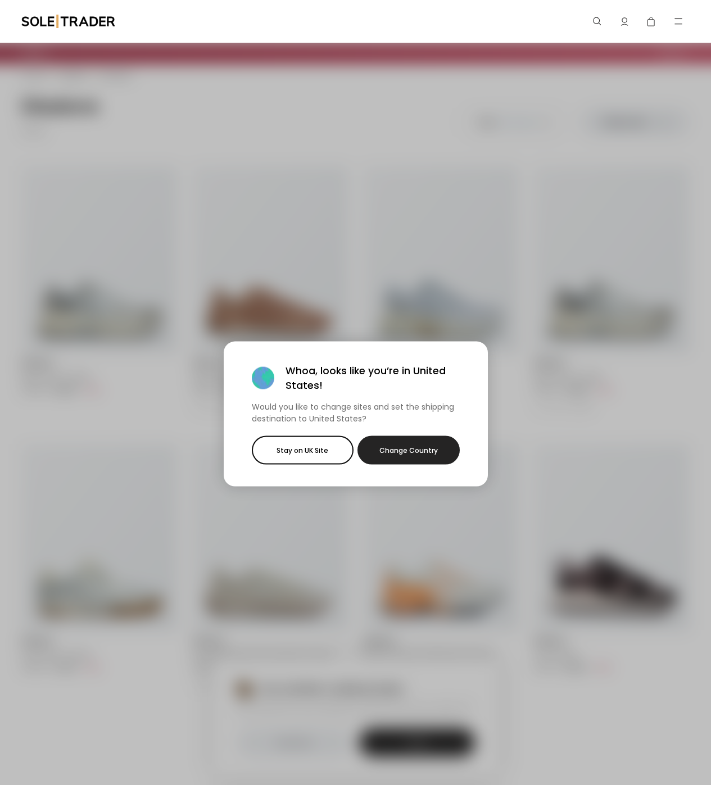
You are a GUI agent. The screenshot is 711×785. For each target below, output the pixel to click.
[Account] (624, 21)
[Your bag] (651, 21)
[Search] (597, 21)
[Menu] (678, 21)
